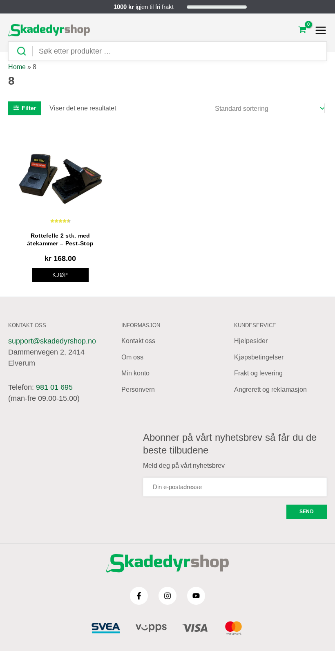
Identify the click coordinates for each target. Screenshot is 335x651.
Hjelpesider (251, 340)
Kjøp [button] (60, 275)
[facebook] (139, 596)
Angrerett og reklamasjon (270, 389)
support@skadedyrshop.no (52, 341)
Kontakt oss (138, 340)
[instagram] (167, 596)
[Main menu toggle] (318, 30)
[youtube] (196, 596)
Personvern (138, 389)
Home (17, 66)
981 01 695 (54, 387)
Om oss (132, 357)
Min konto (135, 373)
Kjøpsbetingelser (259, 357)
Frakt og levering (258, 373)
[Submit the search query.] (24, 51)
